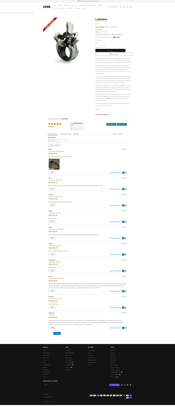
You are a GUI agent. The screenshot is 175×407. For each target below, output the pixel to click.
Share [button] (98, 109)
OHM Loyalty (113, 355)
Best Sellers (45, 369)
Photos (76, 134)
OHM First (113, 362)
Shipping (97, 31)
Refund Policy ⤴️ (69, 362)
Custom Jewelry (46, 372)
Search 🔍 (68, 350)
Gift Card (45, 377)
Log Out (89, 365)
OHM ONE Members (92, 362)
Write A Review (114, 27)
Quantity (97, 42)
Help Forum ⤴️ (69, 367)
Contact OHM (68, 369)
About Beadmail (46, 365)
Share (52, 172)
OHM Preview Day (114, 365)
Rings (44, 362)
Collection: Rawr (24, 13)
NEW (44, 350)
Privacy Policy (68, 357)
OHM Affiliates (113, 360)
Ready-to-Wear (46, 357)
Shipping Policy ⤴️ (70, 365)
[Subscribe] (66, 384)
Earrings (45, 360)
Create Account (91, 350)
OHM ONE (45, 367)
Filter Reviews (51, 137)
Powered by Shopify (51, 401)
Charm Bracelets (46, 355)
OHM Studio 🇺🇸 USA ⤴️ (115, 374)
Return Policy (68, 355)
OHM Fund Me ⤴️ (114, 377)
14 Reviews (107, 27)
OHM (3, 13)
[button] (120, 6)
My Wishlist (45, 374)
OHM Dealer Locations (115, 369)
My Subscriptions (91, 357)
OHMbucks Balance (92, 360)
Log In (89, 352)
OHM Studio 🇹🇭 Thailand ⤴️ (116, 372)
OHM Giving (113, 357)
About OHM (113, 350)
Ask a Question (111, 124)
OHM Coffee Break (114, 367)
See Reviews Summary (54, 145)
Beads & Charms (16, 13)
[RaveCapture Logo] (63, 118)
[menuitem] (55, 5)
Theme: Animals (8, 13)
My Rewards (90, 355)
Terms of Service (69, 360)
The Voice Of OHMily (70, 352)
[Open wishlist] (127, 7)
